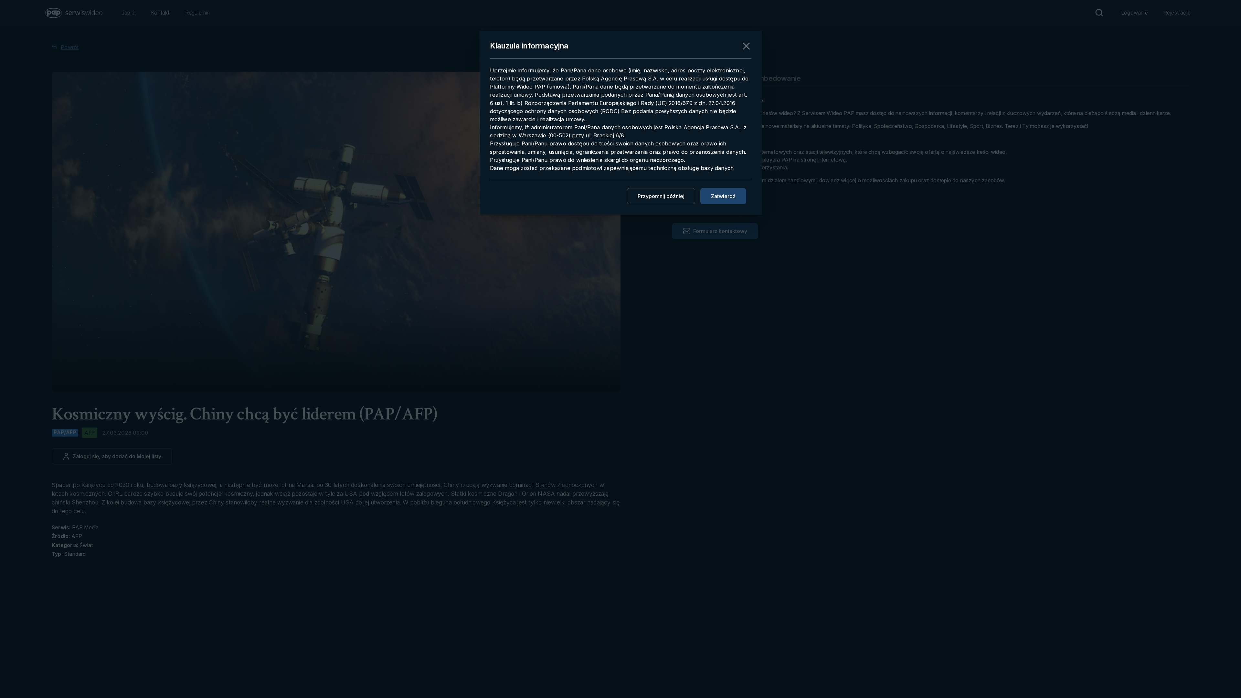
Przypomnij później (661, 196)
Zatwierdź (723, 196)
